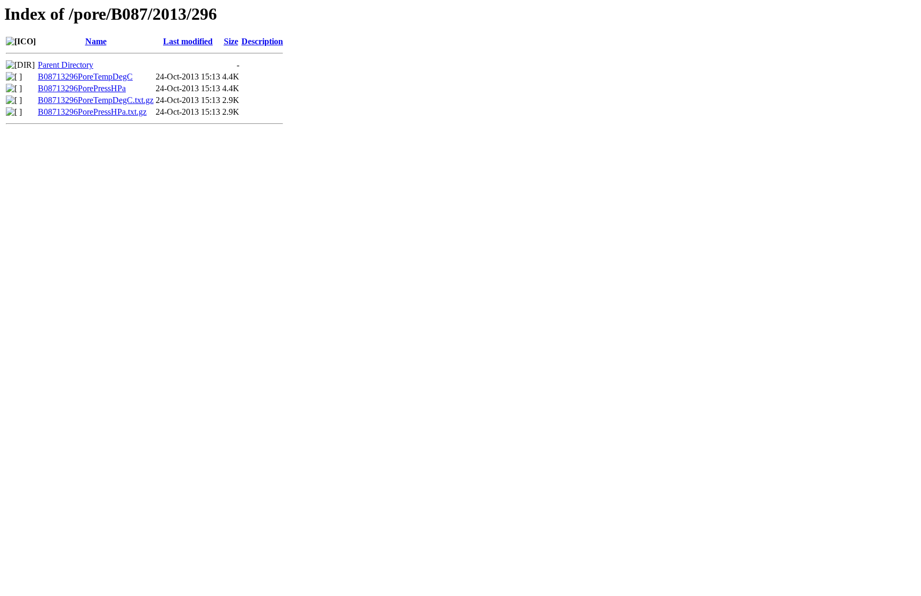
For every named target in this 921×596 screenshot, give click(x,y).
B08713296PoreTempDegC (85, 76)
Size (231, 41)
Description (262, 41)
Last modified (188, 41)
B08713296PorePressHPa (82, 88)
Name (96, 41)
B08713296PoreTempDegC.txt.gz (96, 100)
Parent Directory (65, 64)
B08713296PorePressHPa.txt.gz (92, 111)
